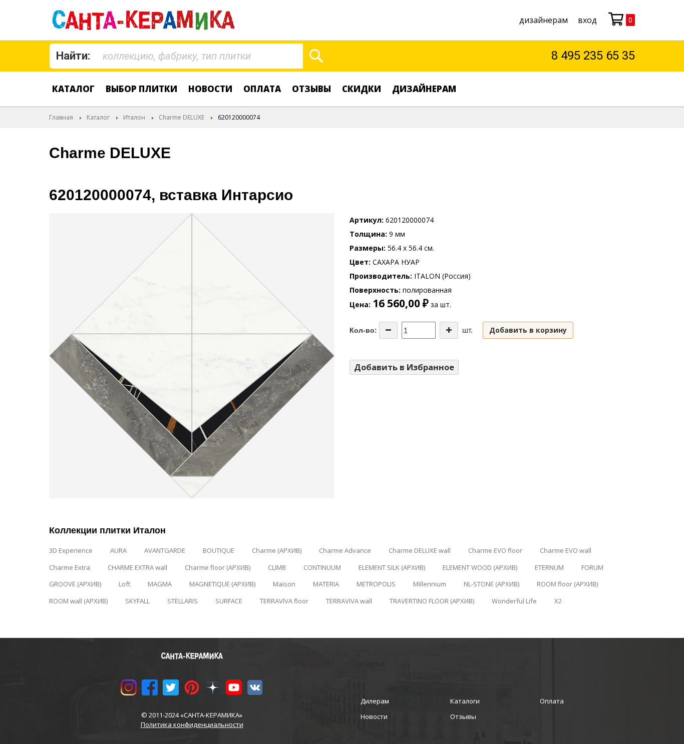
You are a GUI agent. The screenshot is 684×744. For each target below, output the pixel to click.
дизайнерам (543, 20)
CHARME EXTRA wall (137, 567)
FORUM (592, 567)
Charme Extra (69, 567)
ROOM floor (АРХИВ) (567, 583)
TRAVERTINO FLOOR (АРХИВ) (432, 600)
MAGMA (160, 583)
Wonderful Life (514, 600)
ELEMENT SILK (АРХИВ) (392, 567)
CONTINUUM (322, 567)
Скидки (361, 89)
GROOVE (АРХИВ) (75, 583)
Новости (210, 89)
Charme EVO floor (495, 550)
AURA (118, 550)
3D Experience (71, 550)
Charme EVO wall (565, 550)
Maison (284, 583)
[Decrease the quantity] (388, 330)
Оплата (262, 89)
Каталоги (465, 700)
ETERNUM (549, 567)
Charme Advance (345, 550)
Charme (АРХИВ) (276, 550)
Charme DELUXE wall (420, 550)
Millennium (429, 583)
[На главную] (145, 20)
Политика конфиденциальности (192, 724)
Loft (124, 583)
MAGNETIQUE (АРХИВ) (222, 583)
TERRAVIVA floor (284, 600)
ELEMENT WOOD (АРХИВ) (480, 567)
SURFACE (228, 600)
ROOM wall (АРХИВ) (78, 600)
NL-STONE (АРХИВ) (491, 583)
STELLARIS (182, 600)
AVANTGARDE (164, 550)
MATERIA (326, 583)
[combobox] (176, 56)
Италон (134, 117)
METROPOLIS (376, 583)
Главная (61, 117)
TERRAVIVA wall (349, 600)
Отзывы (311, 89)
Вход (587, 20)
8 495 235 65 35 (593, 56)
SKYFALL (137, 600)
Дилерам (375, 700)
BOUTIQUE (218, 550)
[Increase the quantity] (449, 330)
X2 (558, 600)
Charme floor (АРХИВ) (217, 567)
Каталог (73, 89)
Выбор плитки (141, 89)
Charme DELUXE (181, 117)
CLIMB (277, 567)
